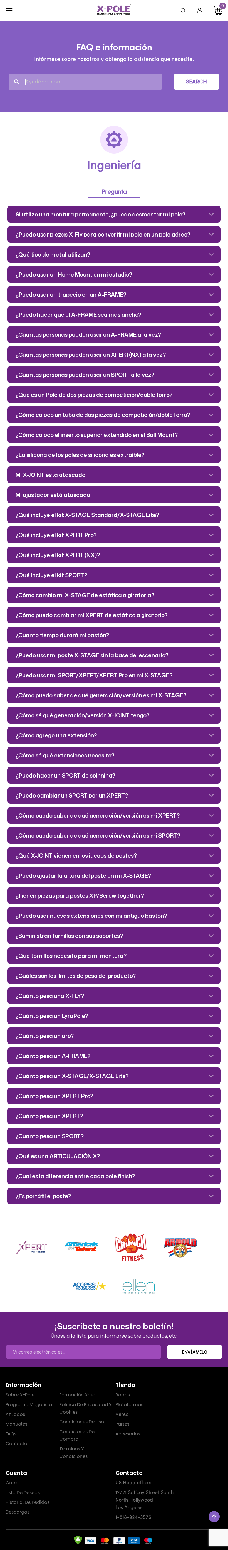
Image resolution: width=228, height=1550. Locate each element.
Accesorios (127, 1434)
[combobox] (85, 81)
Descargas (17, 1512)
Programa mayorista (29, 1404)
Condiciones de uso (81, 1422)
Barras (122, 1395)
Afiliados (15, 1414)
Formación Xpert (78, 1395)
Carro (12, 1483)
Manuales (16, 1424)
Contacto (16, 1443)
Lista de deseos (23, 1492)
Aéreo (122, 1414)
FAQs (11, 1434)
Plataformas (129, 1404)
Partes (122, 1424)
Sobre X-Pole (20, 1395)
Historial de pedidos (27, 1502)
